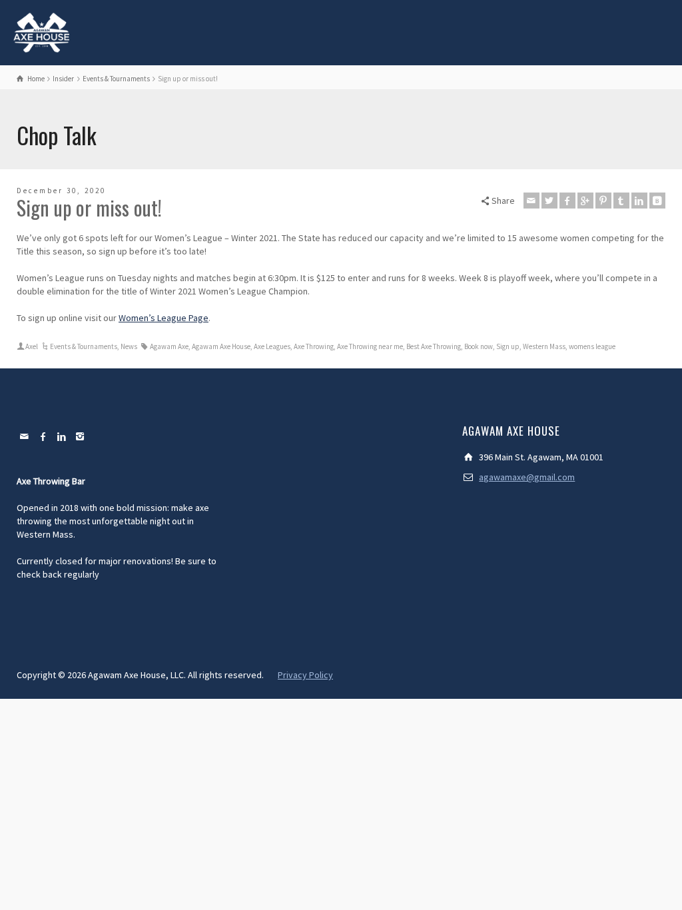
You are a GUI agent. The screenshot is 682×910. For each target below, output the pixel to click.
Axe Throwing (314, 346)
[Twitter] (549, 201)
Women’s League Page (163, 318)
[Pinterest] (603, 201)
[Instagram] (81, 436)
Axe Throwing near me (370, 346)
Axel (31, 346)
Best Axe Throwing (433, 346)
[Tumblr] (621, 201)
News (129, 346)
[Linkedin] (639, 201)
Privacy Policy (305, 675)
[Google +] (585, 201)
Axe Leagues (272, 346)
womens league (592, 346)
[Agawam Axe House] (41, 31)
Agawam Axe (169, 346)
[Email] (531, 201)
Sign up (507, 346)
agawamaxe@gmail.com (527, 477)
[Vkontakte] (657, 201)
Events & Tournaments (83, 346)
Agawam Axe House (221, 346)
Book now (478, 346)
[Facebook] (567, 201)
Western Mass (544, 346)
